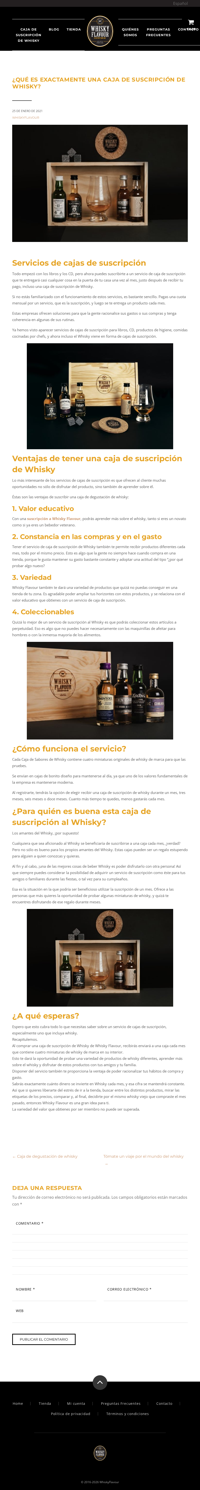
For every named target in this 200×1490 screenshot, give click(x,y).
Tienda (45, 1403)
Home (18, 1403)
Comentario (29, 1223)
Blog (54, 29)
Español (180, 3)
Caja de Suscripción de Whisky (28, 34)
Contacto (164, 1403)
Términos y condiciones (127, 1414)
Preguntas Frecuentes (158, 32)
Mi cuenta (76, 1403)
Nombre (25, 1289)
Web (20, 1310)
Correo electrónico (129, 1289)
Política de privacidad (70, 1414)
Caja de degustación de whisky (45, 1156)
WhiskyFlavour (25, 117)
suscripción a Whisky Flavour (53, 518)
